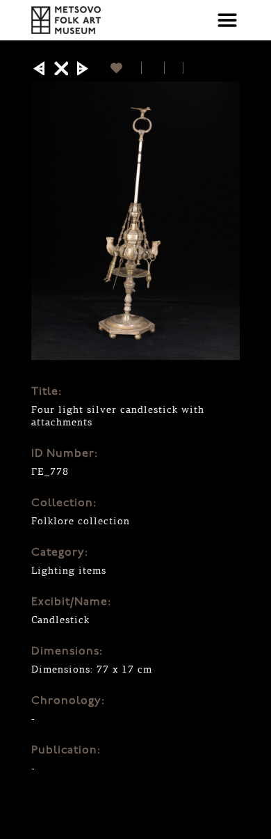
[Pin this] (189, 68)
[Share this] (153, 68)
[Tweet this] (174, 68)
